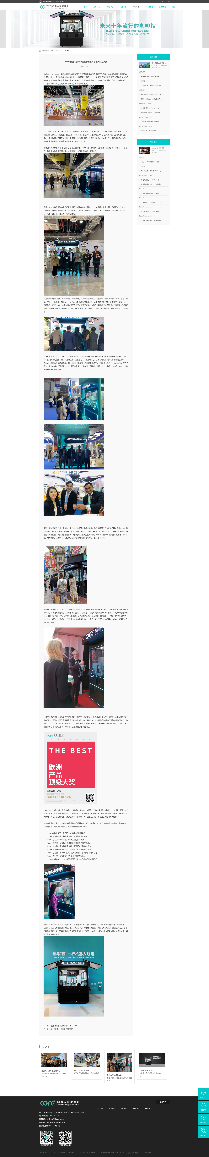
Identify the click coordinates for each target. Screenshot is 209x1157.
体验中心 (110, 7)
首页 (85, 7)
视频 (173, 7)
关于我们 (149, 7)
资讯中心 (136, 7)
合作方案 (97, 7)
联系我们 (162, 7)
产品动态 (66, 51)
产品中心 (123, 7)
